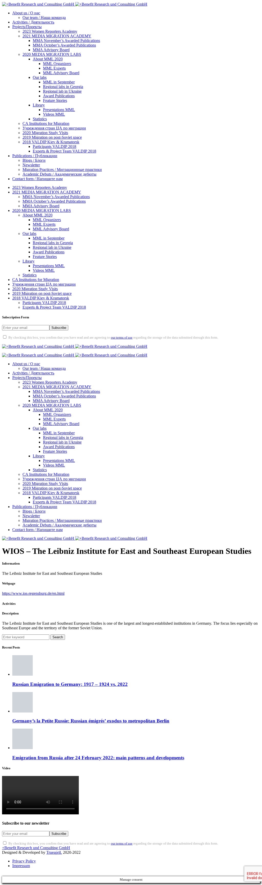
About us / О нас (26, 13)
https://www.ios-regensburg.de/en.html (33, 593)
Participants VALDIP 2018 (54, 146)
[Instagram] (35, 342)
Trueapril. (54, 852)
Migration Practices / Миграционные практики (62, 169)
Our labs (40, 77)
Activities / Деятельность (33, 22)
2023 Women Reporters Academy (50, 31)
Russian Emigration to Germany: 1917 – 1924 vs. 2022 (70, 684)
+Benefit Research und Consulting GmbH (36, 848)
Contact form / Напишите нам (37, 179)
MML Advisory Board (61, 73)
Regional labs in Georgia (63, 86)
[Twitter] (21, 342)
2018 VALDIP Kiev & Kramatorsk (51, 142)
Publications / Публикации (34, 156)
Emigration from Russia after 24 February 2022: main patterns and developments (98, 757)
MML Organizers (57, 63)
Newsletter (31, 165)
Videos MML (54, 114)
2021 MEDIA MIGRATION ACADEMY (57, 36)
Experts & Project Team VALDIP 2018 (64, 151)
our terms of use (122, 337)
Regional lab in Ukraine (62, 91)
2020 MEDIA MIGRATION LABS (52, 54)
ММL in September (59, 82)
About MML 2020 (48, 59)
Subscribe (58, 328)
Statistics (40, 119)
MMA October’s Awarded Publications (64, 45)
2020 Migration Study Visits (45, 133)
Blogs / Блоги (34, 160)
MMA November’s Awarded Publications (66, 40)
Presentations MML (59, 109)
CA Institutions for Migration (46, 123)
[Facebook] (8, 342)
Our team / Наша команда (44, 17)
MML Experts (54, 68)
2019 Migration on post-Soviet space (52, 137)
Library (39, 105)
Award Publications (59, 96)
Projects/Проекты (27, 27)
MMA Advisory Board (51, 50)
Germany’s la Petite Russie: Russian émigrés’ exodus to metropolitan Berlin (90, 721)
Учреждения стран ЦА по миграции (54, 128)
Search (57, 637)
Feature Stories (55, 100)
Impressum (21, 866)
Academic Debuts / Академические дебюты (59, 174)
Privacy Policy (24, 861)
